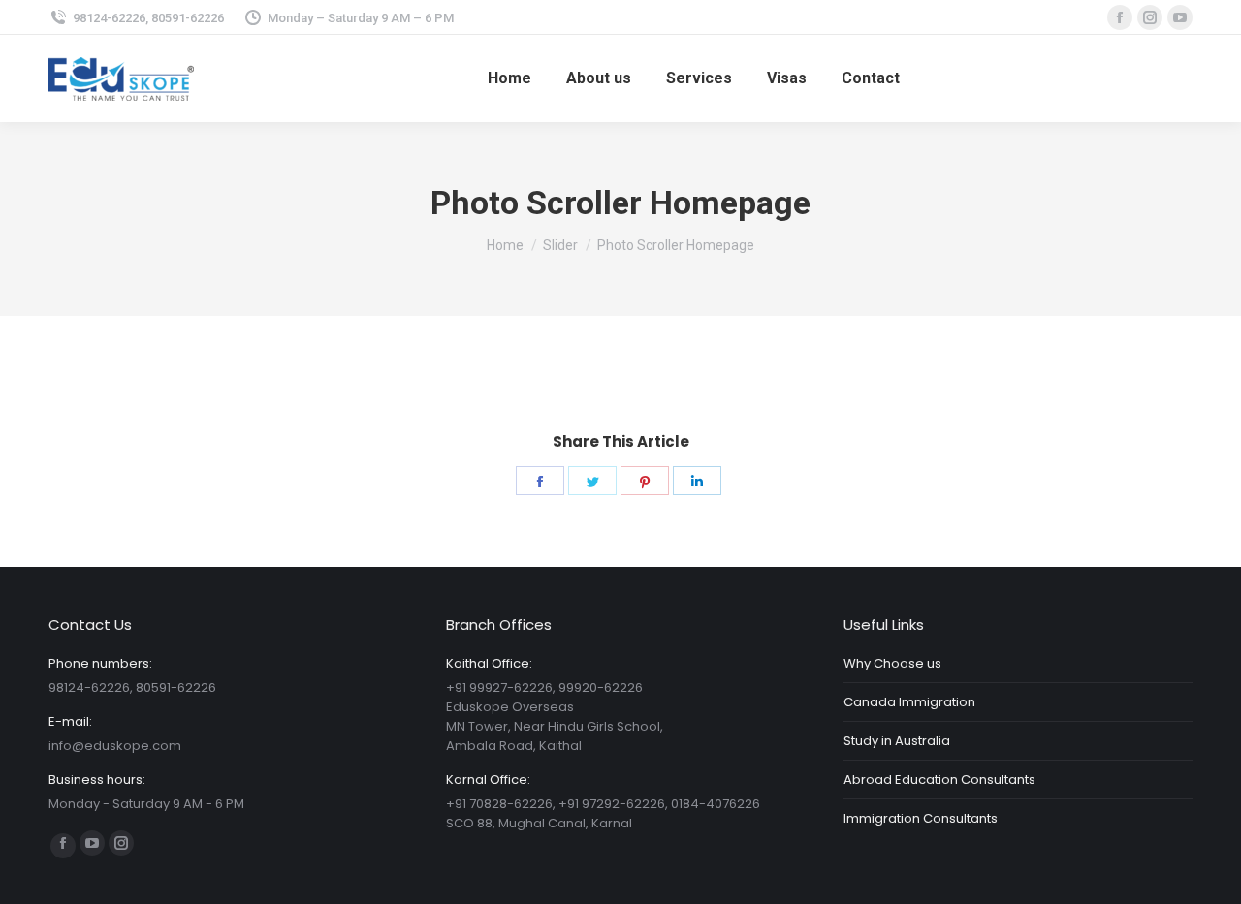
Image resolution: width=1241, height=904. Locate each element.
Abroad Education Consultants (939, 779)
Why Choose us (892, 663)
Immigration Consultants (920, 818)
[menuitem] (509, 78)
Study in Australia (896, 741)
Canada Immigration (909, 702)
